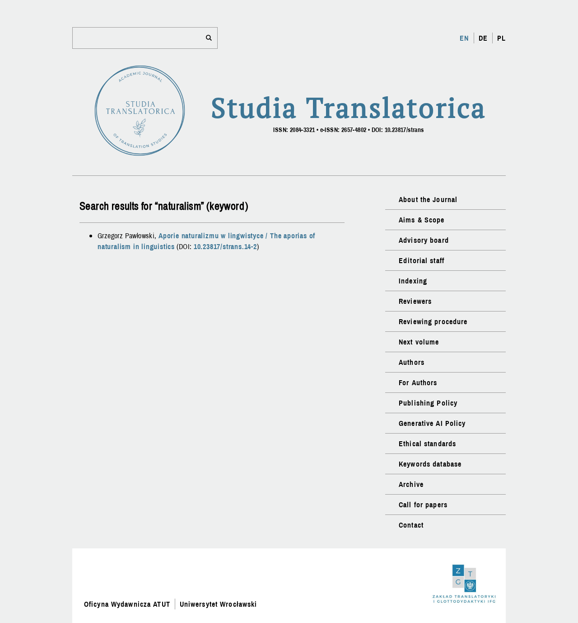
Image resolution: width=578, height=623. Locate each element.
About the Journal (428, 199)
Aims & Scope (421, 220)
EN (464, 38)
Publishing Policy (428, 403)
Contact (411, 525)
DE (483, 38)
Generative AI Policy (432, 423)
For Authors (418, 382)
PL (501, 38)
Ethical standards (427, 443)
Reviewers (415, 301)
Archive (411, 484)
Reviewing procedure (433, 321)
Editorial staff (421, 260)
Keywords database (430, 464)
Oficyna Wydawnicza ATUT (127, 604)
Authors (411, 362)
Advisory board (424, 240)
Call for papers (423, 505)
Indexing (413, 281)
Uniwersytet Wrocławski (218, 604)
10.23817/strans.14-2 (225, 246)
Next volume (419, 342)
